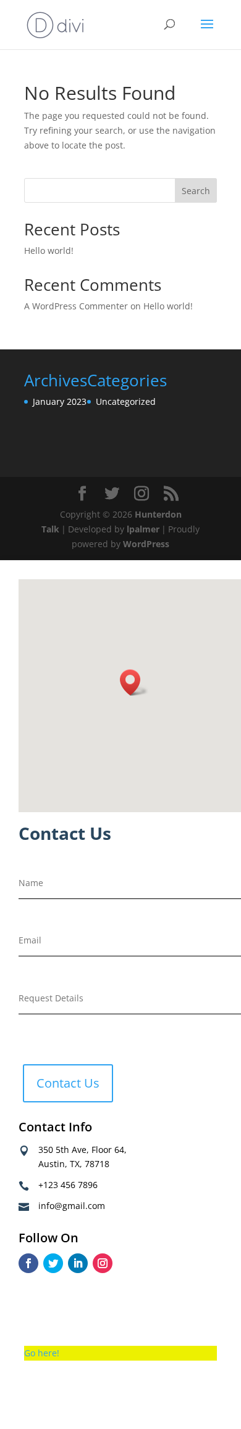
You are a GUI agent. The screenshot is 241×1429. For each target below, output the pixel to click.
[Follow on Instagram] (102, 1263)
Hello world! (49, 250)
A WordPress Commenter (76, 306)
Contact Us (67, 1083)
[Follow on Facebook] (28, 1263)
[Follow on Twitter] (53, 1263)
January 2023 (60, 401)
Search (196, 191)
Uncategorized (126, 401)
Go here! (41, 1353)
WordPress (146, 544)
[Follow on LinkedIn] (78, 1263)
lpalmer (143, 529)
